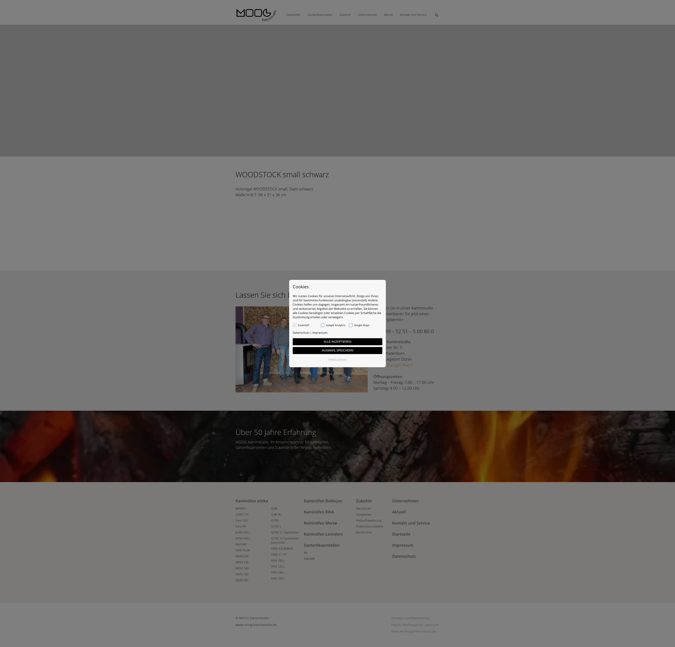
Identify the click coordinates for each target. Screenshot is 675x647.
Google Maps (361, 325)
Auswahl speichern (337, 350)
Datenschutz (301, 332)
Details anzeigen (337, 359)
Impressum (319, 332)
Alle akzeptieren (337, 341)
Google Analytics (335, 325)
